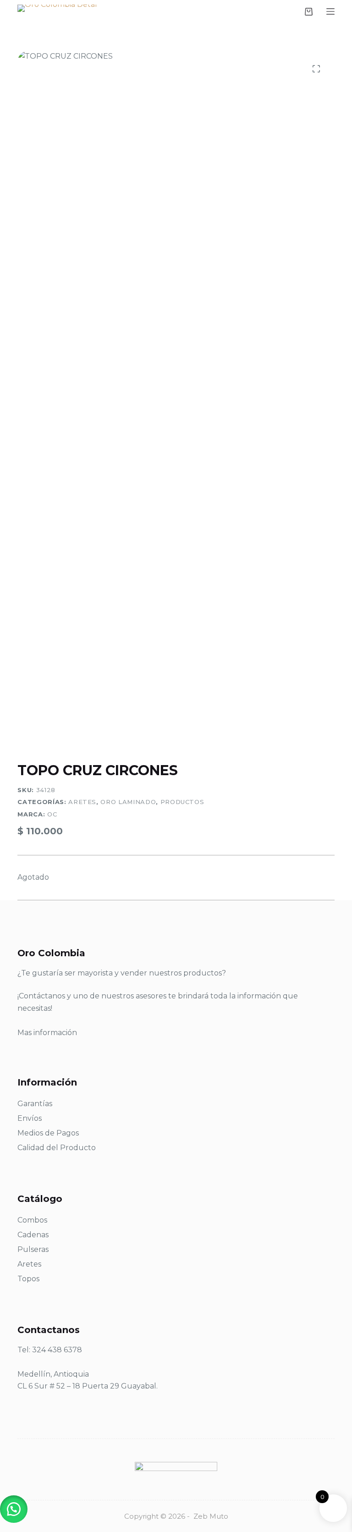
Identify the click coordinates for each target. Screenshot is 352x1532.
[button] (14, 1509)
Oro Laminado (128, 801)
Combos (32, 1220)
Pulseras (33, 1249)
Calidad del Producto (56, 1147)
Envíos (29, 1118)
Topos (28, 1278)
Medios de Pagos (48, 1133)
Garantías (34, 1103)
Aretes (82, 801)
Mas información (47, 1032)
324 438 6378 (57, 1349)
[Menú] (330, 11)
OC (52, 814)
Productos (182, 801)
